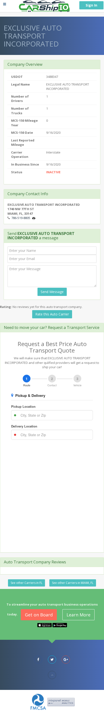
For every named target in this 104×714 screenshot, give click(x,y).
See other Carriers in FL (26, 583)
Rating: (6, 307)
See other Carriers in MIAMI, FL (72, 583)
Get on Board (39, 615)
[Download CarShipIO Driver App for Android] (59, 625)
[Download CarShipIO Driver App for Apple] (44, 625)
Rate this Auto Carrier (52, 314)
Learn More (78, 615)
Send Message (52, 291)
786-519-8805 (20, 218)
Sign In (91, 5)
